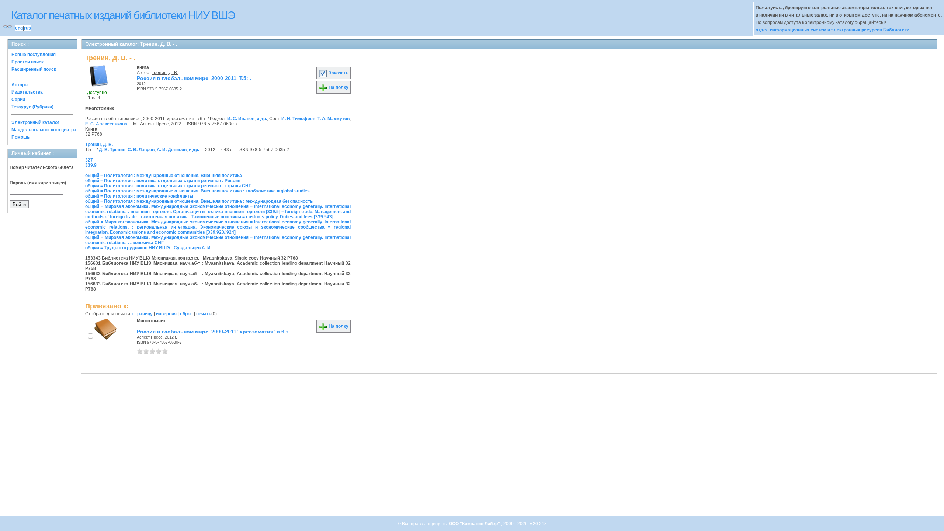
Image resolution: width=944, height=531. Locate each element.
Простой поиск (27, 62)
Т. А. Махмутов (333, 118)
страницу (142, 313)
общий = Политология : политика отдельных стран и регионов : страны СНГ (168, 185)
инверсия (166, 313)
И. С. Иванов (240, 118)
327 (89, 160)
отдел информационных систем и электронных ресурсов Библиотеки (832, 29)
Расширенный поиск (33, 69)
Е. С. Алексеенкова (106, 123)
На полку (337, 87)
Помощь (20, 137)
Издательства (27, 92)
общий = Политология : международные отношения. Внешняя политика (163, 175)
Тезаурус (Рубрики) (32, 107)
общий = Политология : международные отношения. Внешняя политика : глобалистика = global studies (197, 191)
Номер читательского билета (42, 167)
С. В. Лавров (141, 149)
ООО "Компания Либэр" (475, 523)
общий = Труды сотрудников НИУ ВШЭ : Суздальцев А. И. (148, 247)
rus (27, 28)
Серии (18, 99)
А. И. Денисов (172, 149)
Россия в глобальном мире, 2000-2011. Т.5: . (194, 78)
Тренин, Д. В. (165, 72)
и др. (262, 118)
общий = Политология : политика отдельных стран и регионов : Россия (162, 180)
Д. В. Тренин (112, 149)
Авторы (19, 84)
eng (19, 28)
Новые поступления (33, 54)
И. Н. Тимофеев (298, 118)
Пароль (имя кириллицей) (38, 182)
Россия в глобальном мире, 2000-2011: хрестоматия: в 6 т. (213, 331)
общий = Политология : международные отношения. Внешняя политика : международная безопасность (199, 201)
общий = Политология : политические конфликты (139, 196)
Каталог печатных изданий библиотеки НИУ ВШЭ (123, 15)
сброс (186, 313)
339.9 (91, 165)
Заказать (337, 73)
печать (203, 313)
